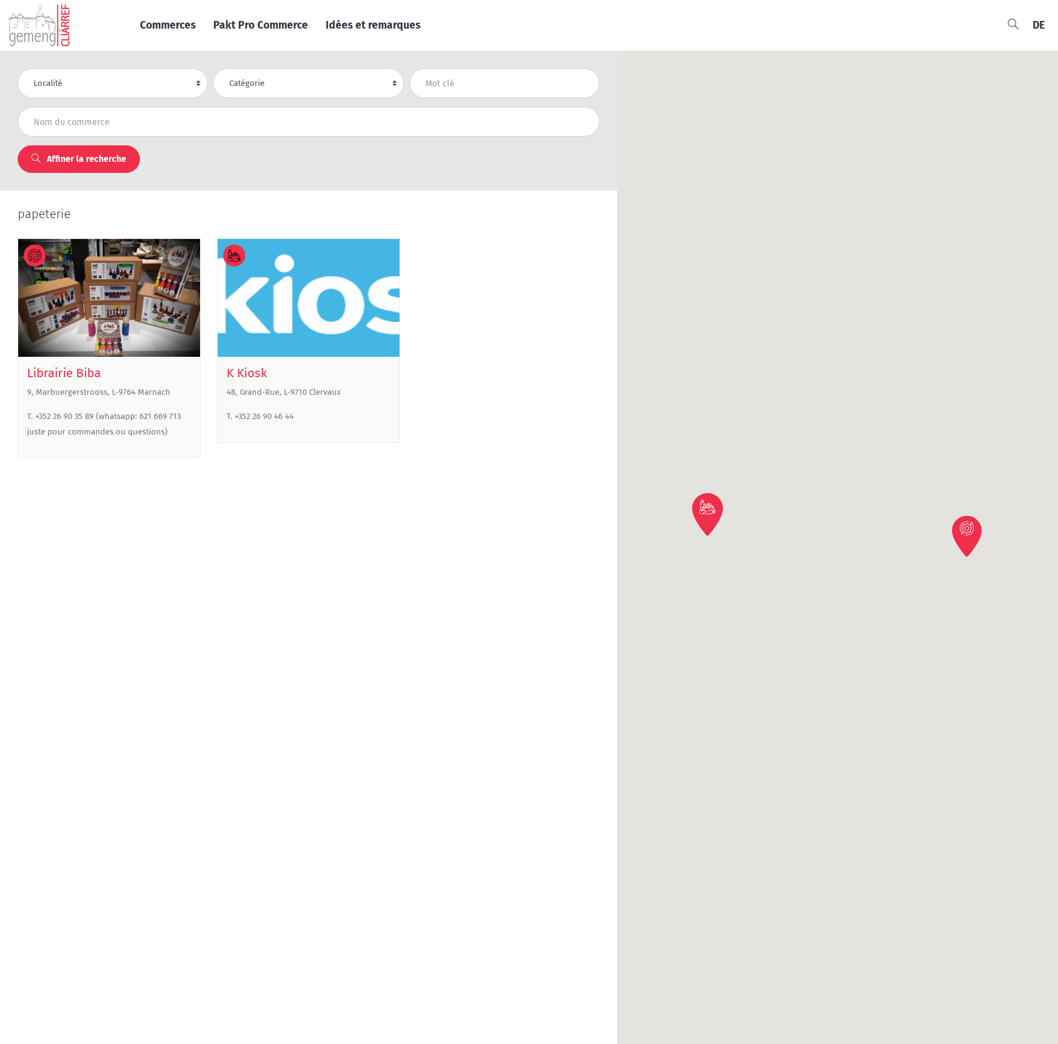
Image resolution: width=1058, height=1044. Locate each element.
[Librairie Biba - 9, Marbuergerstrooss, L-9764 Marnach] (109, 298)
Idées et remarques (373, 25)
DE (1039, 25)
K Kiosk (246, 373)
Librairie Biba (64, 373)
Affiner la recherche (85, 159)
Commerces (168, 25)
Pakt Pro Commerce (260, 25)
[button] (968, 536)
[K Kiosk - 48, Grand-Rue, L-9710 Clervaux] (309, 298)
